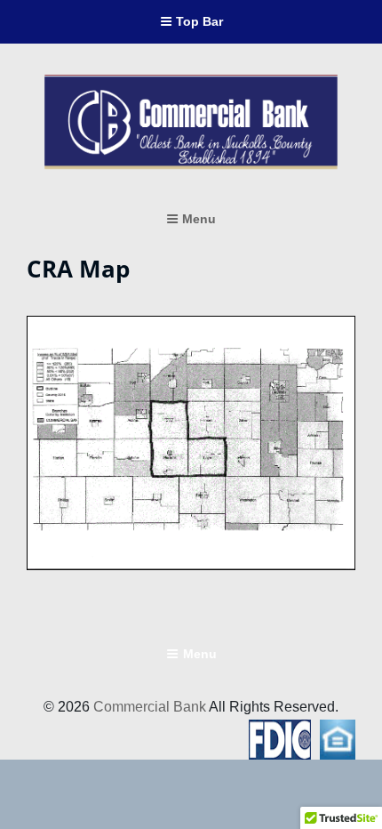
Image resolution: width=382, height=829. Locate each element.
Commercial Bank (149, 706)
